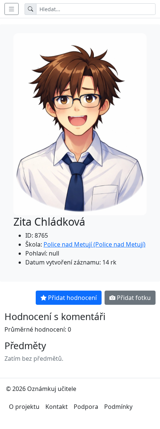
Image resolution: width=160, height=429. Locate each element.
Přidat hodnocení (72, 298)
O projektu (24, 407)
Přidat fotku (134, 298)
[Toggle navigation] (11, 9)
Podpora (86, 407)
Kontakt (56, 407)
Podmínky (118, 407)
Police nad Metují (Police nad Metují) (94, 244)
